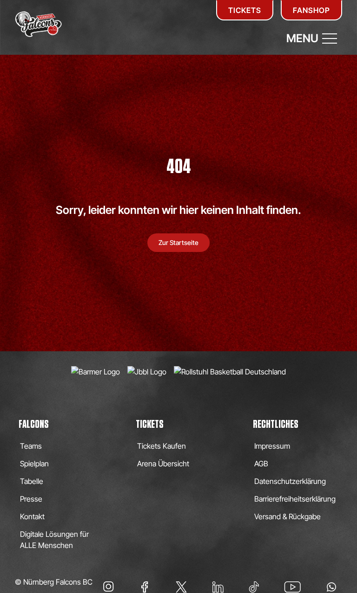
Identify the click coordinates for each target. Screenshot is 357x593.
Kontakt (32, 516)
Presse (31, 498)
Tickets (244, 10)
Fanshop (311, 10)
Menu (302, 38)
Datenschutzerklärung (290, 481)
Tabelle (31, 481)
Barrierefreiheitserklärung (295, 498)
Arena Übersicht (163, 463)
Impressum (272, 446)
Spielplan (34, 463)
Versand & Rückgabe (287, 516)
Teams (31, 446)
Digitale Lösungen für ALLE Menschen (54, 539)
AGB (261, 463)
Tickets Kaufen (161, 446)
